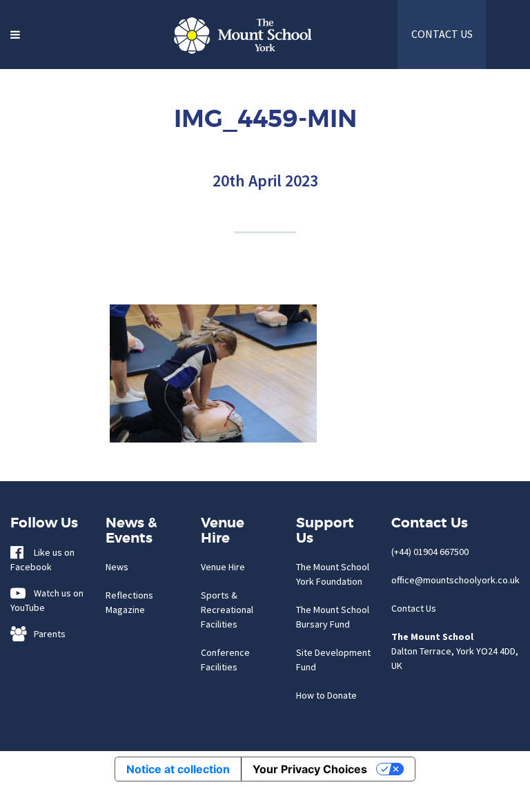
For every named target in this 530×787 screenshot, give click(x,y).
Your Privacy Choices (310, 769)
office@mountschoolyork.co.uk (455, 580)
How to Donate (326, 695)
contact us (442, 34)
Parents (47, 634)
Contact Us (413, 608)
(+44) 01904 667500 (430, 551)
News (117, 567)
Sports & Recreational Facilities (227, 609)
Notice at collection (178, 769)
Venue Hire (223, 567)
